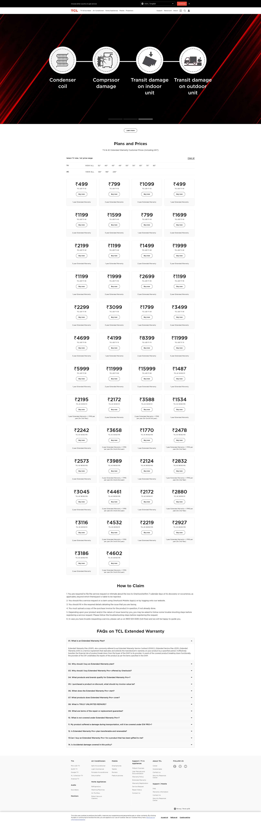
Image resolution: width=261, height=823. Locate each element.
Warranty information (160, 792)
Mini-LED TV (75, 766)
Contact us (156, 772)
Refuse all (173, 817)
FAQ (154, 788)
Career (155, 766)
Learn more (130, 130)
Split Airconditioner (98, 766)
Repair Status (137, 790)
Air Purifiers (95, 793)
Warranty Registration (140, 783)
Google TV (75, 772)
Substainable (157, 769)
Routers (114, 772)
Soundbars (75, 790)
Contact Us (136, 793)
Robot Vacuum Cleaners (96, 797)
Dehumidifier (96, 775)
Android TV (75, 779)
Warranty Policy (138, 777)
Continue (182, 4)
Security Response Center (159, 776)
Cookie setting (185, 817)
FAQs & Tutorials (138, 768)
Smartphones (116, 766)
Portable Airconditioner (99, 772)
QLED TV (74, 769)
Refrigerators (96, 786)
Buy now (82, 194)
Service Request (138, 786)
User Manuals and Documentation (138, 772)
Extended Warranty (139, 780)
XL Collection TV (77, 775)
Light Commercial (97, 769)
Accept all (164, 817)
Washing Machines (98, 790)
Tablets (114, 769)
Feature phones (117, 775)
